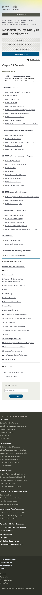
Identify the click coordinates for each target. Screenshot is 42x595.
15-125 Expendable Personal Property (17, 113)
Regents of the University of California (21, 588)
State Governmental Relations (9, 504)
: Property (6, 335)
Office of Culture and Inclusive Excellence (13, 450)
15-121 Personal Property (13, 99)
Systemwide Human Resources (10, 459)
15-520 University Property (14, 219)
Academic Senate (6, 562)
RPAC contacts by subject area (14, 372)
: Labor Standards (8, 322)
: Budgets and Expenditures (11, 302)
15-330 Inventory (10, 168)
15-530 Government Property (14, 222)
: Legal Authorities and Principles (13, 326)
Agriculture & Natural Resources (12, 524)
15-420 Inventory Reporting (14, 200)
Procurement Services (7, 432)
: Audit (4, 290)
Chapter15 (33, 24)
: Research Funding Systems (12, 351)
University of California (8, 559)
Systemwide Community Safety (10, 456)
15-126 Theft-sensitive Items (14, 117)
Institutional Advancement (8, 501)
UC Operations (5, 443)
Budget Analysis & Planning (9, 423)
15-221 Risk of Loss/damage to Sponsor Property (20, 142)
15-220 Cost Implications (13, 139)
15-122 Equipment (11, 103)
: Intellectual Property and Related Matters (16, 318)
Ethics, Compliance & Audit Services (13, 527)
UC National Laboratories (9, 541)
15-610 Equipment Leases (13, 241)
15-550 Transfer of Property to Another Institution (21, 229)
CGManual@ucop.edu (11, 376)
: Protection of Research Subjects (13, 347)
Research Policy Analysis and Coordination (14, 22)
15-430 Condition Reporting (14, 204)
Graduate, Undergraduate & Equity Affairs (13, 477)
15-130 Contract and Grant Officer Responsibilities (21, 124)
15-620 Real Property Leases (14, 244)
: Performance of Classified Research (15, 355)
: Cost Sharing (7, 294)
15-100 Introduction (10, 87)
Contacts (3, 574)
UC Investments (6, 534)
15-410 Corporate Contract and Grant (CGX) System (22, 197)
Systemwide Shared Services (9, 462)
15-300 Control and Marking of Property (17, 156)
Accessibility (4, 577)
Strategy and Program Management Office (13, 453)
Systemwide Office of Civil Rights (12, 509)
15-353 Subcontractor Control (14, 185)
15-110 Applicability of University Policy (18, 92)
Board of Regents (6, 566)
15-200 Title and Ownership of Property (17, 130)
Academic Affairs (12, 20)
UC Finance (4, 419)
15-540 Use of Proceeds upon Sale (16, 226)
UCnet (2, 569)
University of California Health (11, 544)
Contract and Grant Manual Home (13, 267)
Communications (5, 495)
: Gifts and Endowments (10, 310)
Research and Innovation (26, 20)
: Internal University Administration (14, 314)
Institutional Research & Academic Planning (14, 480)
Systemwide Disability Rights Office (11, 516)
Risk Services (4, 435)
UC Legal (3, 538)
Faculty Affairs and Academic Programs (12, 474)
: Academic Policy (8, 275)
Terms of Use (4, 583)
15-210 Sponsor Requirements (14, 135)
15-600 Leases (7, 236)
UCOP (4, 20)
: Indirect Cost (7, 306)
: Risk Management (9, 359)
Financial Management (7, 429)
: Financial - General (9, 298)
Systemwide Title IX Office (8, 519)
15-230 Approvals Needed (13, 146)
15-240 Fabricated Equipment (14, 149)
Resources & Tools (7, 24)
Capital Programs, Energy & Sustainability (13, 426)
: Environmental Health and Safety (13, 285)
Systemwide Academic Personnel (10, 486)
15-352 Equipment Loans (13, 182)
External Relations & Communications (13, 491)
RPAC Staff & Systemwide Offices (20, 45)
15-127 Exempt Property (13, 120)
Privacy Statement (6, 580)
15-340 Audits (9, 171)
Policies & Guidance (21, 49)
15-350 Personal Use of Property (15, 175)
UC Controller (4, 438)
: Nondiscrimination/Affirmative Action (15, 331)
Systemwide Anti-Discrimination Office (13, 513)
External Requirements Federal (15, 255)
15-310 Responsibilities (12, 161)
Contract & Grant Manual (21, 24)
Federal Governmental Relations (10, 498)
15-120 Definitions (11, 96)
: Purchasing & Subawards (11, 339)
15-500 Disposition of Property (14, 210)
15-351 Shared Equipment (13, 178)
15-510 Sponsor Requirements (14, 215)
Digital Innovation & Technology (10, 447)
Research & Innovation (7, 483)
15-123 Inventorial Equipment (14, 106)
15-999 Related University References (16, 251)
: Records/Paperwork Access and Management (18, 343)
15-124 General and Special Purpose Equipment (20, 110)
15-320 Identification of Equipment (16, 164)
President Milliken (6, 531)
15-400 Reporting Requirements (14, 192)
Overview (21, 40)
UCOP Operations (6, 465)
